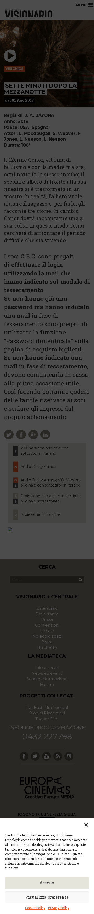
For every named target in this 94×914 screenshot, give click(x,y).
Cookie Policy (35, 908)
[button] (86, 825)
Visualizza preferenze (47, 897)
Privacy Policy (58, 908)
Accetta (47, 882)
